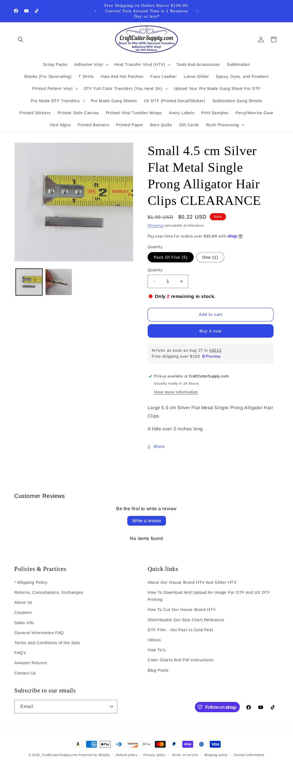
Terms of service (185, 755)
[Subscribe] (110, 706)
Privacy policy (154, 755)
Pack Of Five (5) (171, 257)
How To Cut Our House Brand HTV (182, 609)
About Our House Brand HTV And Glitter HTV (192, 582)
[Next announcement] (197, 10)
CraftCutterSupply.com (60, 755)
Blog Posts (158, 670)
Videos (154, 640)
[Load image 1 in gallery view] (29, 282)
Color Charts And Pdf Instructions (180, 660)
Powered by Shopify (94, 755)
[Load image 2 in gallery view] (58, 282)
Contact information (249, 755)
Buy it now (210, 330)
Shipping (155, 225)
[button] (20, 39)
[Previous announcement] (95, 10)
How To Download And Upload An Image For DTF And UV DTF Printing (209, 596)
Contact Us (25, 673)
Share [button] (159, 446)
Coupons (23, 612)
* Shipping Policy (30, 582)
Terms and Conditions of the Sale (47, 642)
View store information (176, 392)
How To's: (157, 650)
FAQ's (20, 652)
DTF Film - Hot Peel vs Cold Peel (180, 630)
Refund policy (126, 755)
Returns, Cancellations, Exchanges (48, 592)
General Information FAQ (39, 632)
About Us (23, 602)
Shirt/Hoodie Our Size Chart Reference (186, 619)
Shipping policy (216, 755)
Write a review (146, 520)
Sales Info (24, 622)
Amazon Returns (30, 662)
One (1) (210, 257)
